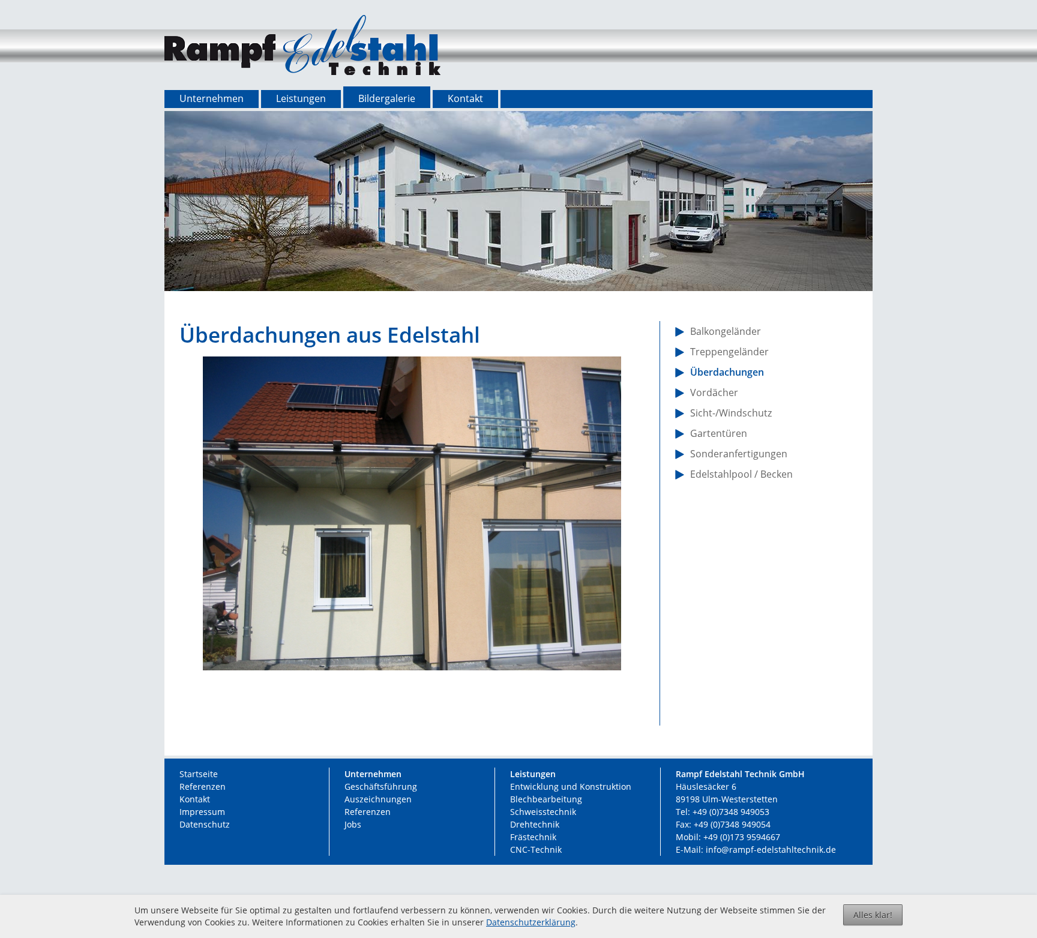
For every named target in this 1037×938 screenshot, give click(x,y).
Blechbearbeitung (546, 799)
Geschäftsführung (380, 786)
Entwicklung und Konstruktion (570, 786)
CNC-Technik (536, 849)
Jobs (352, 824)
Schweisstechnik (543, 811)
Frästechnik (533, 837)
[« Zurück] (394, 704)
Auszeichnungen (378, 799)
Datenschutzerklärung (531, 922)
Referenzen (202, 786)
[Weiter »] (430, 704)
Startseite (198, 774)
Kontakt (194, 799)
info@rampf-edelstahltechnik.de (771, 849)
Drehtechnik (534, 824)
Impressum (202, 811)
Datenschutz (204, 824)
